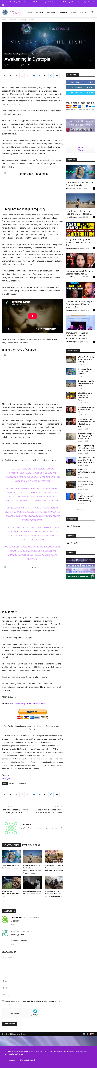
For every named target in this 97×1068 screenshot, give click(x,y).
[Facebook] (4, 75)
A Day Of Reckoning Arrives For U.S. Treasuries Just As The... (79, 242)
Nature (90, 2)
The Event (39, 12)
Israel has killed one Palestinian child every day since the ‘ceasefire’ (54, 893)
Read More (80, 148)
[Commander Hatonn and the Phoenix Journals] (11, 856)
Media (50, 2)
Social (73, 12)
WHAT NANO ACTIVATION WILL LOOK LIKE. (11, 893)
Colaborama (11, 65)
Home (30, 12)
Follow (90, 87)
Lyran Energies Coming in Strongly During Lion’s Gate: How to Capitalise (54, 867)
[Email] (45, 75)
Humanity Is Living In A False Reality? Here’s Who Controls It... (86, 436)
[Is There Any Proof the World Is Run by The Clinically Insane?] (71, 359)
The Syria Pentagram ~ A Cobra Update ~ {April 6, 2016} (16, 811)
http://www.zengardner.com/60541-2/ (27, 703)
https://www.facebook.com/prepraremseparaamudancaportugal (41, 828)
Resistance (51, 12)
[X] (10, 75)
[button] (92, 12)
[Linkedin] (33, 75)
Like (91, 82)
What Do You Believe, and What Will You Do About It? (85, 484)
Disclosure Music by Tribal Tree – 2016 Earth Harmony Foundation (48, 811)
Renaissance (57, 2)
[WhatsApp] (22, 75)
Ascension (5, 2)
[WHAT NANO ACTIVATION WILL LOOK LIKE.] (11, 882)
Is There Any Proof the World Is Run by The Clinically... (86, 359)
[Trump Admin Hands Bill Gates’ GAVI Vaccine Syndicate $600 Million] (80, 322)
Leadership (82, 2)
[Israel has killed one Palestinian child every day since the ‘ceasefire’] (54, 882)
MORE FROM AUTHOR (31, 845)
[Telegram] (51, 75)
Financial (74, 2)
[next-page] (7, 901)
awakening (22, 783)
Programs (63, 12)
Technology (66, 2)
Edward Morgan (71, 217)
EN (5, 5)
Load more (79, 509)
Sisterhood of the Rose (32, 2)
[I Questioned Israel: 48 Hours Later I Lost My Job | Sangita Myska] (80, 260)
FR (93, 1034)
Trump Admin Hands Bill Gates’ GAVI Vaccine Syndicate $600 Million (77, 336)
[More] (57, 75)
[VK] (39, 75)
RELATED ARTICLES (11, 845)
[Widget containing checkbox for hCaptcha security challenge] (21, 1013)
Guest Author (70, 188)
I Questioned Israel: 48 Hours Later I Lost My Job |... (86, 410)
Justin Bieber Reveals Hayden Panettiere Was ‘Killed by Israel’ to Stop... (80, 304)
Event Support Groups (16, 2)
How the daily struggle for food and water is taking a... (86, 383)
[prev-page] (3, 901)
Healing (43, 2)
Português (6, 778)
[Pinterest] (16, 75)
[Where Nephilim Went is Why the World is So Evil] (32, 882)
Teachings (32, 54)
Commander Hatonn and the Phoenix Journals (85, 371)
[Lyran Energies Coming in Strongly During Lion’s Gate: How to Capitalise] (54, 856)
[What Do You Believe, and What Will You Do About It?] (71, 484)
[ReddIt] (27, 75)
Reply (13, 924)
